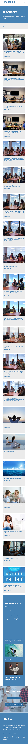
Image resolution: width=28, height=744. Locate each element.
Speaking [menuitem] (4, 737)
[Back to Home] (9, 3)
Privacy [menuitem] (17, 737)
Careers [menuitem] (20, 736)
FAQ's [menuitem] (10, 736)
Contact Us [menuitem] (11, 737)
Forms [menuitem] (15, 736)
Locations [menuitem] (5, 736)
